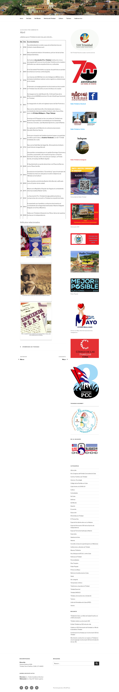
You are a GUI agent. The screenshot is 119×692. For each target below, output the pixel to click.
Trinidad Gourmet (75, 589)
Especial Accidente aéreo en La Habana (82, 522)
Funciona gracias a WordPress (61, 688)
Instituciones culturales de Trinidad (80, 547)
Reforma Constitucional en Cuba (80, 573)
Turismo (68, 18)
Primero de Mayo (75, 570)
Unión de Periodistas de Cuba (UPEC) (81, 602)
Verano (73, 605)
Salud (72, 576)
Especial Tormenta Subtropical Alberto (81, 530)
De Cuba (28, 18)
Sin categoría (74, 579)
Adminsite (34, 30)
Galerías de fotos (75, 537)
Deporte (73, 506)
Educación (73, 512)
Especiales (74, 534)
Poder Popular (74, 566)
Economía (73, 509)
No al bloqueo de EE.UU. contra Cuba (81, 553)
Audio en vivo (78, 18)
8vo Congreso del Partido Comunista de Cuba (83, 473)
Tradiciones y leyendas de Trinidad (80, 586)
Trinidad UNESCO (75, 592)
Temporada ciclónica (76, 582)
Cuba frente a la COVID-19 (78, 486)
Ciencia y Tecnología (76, 480)
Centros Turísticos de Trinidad (79, 476)
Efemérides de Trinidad (31, 346)
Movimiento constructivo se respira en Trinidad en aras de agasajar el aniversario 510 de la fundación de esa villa (85, 640)
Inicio (21, 18)
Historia (73, 540)
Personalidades (75, 560)
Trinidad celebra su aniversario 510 (80, 621)
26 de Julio (73, 470)
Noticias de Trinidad (49, 18)
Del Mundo (37, 18)
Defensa (73, 499)
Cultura (61, 18)
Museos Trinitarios (76, 550)
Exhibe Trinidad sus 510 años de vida (81, 624)
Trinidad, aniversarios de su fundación (81, 596)
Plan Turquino (74, 563)
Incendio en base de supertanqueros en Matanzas (84, 544)
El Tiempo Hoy (75, 519)
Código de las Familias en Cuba (79, 483)
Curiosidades (74, 493)
